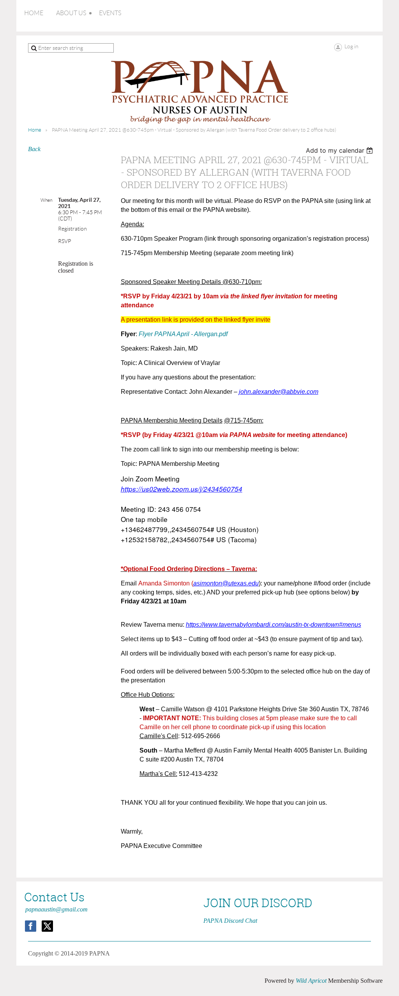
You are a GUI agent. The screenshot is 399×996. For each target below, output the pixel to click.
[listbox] (340, 150)
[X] (47, 926)
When (46, 200)
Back (34, 149)
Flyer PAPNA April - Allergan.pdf (183, 334)
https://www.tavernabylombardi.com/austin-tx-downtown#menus (273, 624)
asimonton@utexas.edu (226, 583)
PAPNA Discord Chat (230, 920)
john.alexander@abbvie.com (278, 391)
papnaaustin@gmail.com (56, 909)
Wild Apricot (311, 980)
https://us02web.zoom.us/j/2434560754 (181, 489)
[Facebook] (30, 926)
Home (34, 130)
